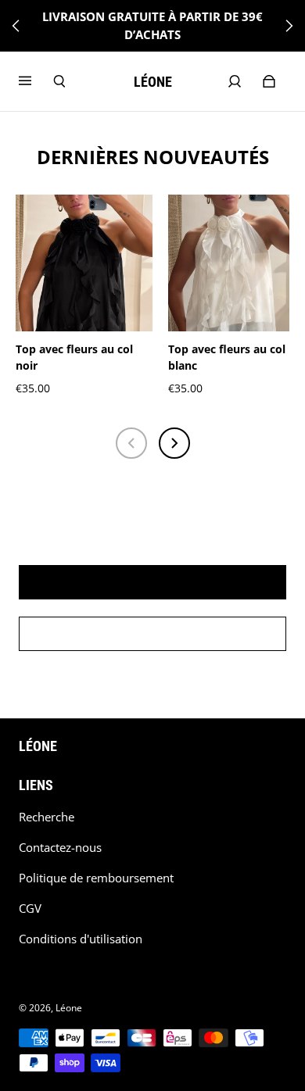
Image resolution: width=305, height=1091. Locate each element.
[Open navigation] (36, 81)
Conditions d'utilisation (80, 939)
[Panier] (269, 81)
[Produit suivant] (174, 443)
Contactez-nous (60, 847)
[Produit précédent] (131, 443)
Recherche (46, 817)
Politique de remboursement (96, 878)
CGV (30, 908)
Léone (69, 1007)
